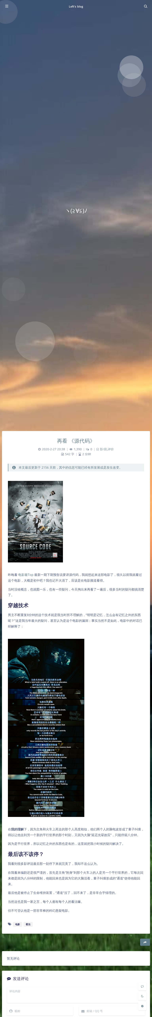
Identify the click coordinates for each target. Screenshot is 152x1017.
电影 (17, 924)
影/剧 (103, 449)
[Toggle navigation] (145, 6)
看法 (28, 924)
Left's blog (76, 6)
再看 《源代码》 (76, 440)
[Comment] (142, 986)
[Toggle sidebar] (6, 6)
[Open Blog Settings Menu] (142, 1006)
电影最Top (25, 575)
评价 (111, 449)
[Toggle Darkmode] (142, 996)
